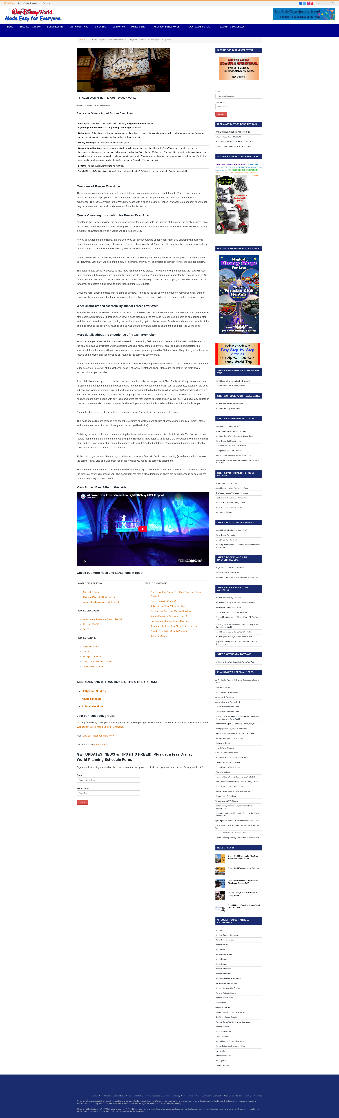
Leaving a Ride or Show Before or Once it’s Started (235, 777)
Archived (218, 930)
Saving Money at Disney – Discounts (229, 1041)
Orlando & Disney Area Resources (147, 1096)
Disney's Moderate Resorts (225, 993)
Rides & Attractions (30, 27)
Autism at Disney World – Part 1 (227, 707)
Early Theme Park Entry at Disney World (231, 612)
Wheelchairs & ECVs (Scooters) (227, 801)
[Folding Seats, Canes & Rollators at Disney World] (220, 895)
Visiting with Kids (79, 27)
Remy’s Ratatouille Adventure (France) (168, 616)
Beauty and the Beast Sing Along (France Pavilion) (174, 626)
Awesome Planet (91, 646)
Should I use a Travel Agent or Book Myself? (232, 381)
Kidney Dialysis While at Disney (227, 767)
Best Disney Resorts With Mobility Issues (231, 446)
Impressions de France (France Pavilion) (169, 621)
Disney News (220, 950)
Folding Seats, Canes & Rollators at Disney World (242, 894)
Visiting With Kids (222, 1065)
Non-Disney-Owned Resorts (226, 1017)
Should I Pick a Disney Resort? (227, 426)
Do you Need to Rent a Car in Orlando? (230, 568)
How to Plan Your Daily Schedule (228, 598)
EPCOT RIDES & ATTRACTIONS (228, 137)
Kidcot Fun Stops (158, 636)
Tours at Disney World (223, 1056)
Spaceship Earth (91, 592)
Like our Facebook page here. (98, 735)
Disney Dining (138, 27)
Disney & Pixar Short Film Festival (99, 597)
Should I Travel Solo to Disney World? (230, 386)
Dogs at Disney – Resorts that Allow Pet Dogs (233, 455)
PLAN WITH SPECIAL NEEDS (231, 27)
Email (80, 775)
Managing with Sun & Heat (225, 796)
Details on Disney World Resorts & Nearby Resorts (235, 436)
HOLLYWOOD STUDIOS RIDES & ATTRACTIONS (235, 142)
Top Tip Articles (221, 1051)
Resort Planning (221, 1036)
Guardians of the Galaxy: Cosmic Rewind (102, 619)
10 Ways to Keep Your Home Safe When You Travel (235, 662)
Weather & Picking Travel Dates (227, 409)
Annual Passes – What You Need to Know (231, 488)
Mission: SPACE (91, 624)
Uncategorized (220, 1061)
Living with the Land (92, 656)
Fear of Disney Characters (225, 748)
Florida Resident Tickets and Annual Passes (232, 498)
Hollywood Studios (94, 691)
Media (128, 1096)
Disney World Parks (223, 974)
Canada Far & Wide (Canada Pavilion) (168, 631)
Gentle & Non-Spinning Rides (226, 753)
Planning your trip (222, 1027)
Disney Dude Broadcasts (225, 940)
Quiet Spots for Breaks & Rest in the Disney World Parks (237, 821)
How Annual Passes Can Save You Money (231, 493)
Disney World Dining (223, 969)
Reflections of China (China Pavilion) (167, 606)
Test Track (88, 629)
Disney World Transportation (226, 983)
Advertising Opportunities (113, 1096)
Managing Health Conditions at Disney (230, 1012)
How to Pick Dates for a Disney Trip (229, 404)
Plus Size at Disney (223, 1032)
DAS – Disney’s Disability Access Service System (234, 733)
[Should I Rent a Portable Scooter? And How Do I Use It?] (220, 908)
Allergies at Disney (222, 687)
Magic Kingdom (92, 698)
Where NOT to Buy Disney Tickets (228, 508)
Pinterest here (100, 744)
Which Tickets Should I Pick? (226, 483)
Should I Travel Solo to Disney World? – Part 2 (233, 632)
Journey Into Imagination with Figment (101, 602)
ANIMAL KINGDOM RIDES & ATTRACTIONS (233, 147)
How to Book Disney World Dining (228, 607)
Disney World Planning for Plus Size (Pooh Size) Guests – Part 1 (243, 857)
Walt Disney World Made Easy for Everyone (100, 727)
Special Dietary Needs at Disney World (230, 1046)
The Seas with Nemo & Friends (98, 661)
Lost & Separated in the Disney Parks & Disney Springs (236, 782)
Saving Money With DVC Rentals (228, 451)
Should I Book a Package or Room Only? (231, 530)
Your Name (83, 788)
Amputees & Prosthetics (224, 697)
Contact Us (119, 27)
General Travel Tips (223, 1007)
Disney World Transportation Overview (34, 3)
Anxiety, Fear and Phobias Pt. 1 (227, 702)
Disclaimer (167, 1096)
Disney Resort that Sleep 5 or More (228, 441)
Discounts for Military (223, 512)
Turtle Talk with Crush (93, 666)
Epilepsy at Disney (222, 743)
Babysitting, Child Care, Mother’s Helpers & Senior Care (236, 577)
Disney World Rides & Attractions (228, 978)
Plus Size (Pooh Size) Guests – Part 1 (230, 787)
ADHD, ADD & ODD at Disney (226, 692)
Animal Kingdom (92, 706)
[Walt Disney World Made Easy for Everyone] (33, 15)
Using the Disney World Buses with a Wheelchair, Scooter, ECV (243, 882)
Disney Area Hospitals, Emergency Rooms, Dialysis (235, 724)
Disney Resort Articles (224, 954)
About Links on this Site (233, 1096)
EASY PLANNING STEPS (199, 27)
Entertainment (220, 1003)
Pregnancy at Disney (223, 772)
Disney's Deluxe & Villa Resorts (227, 988)
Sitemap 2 (258, 1096)
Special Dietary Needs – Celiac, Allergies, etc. (233, 791)
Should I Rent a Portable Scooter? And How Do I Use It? (244, 906)
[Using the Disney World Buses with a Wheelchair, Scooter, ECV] (220, 883)
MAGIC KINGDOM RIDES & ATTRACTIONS (232, 132)
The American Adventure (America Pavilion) (170, 611)
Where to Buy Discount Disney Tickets (230, 503)
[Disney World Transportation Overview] (220, 871)
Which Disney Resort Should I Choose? (230, 431)
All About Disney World (167, 27)
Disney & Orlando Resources (226, 935)
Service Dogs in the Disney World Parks (230, 833)
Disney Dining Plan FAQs (225, 535)
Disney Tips (100, 27)
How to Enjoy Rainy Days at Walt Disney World (233, 637)
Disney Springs (221, 964)
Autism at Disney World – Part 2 (227, 712)
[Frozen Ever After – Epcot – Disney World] (123, 91)
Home (10, 27)
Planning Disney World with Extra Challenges (232, 1022)
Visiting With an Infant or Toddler (227, 762)
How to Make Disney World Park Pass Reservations (235, 603)
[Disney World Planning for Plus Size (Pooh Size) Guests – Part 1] (220, 858)
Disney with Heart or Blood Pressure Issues (232, 758)
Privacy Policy (179, 1096)
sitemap (248, 1096)
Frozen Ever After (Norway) (163, 601)
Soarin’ (86, 651)
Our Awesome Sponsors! (211, 1096)
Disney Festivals (221, 945)
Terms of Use (193, 1096)
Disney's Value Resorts (224, 998)
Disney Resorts (55, 27)
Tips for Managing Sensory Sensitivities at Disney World (237, 838)
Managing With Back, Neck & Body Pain (231, 729)
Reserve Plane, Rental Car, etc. (227, 573)
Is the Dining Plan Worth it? (226, 540)
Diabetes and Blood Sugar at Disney (229, 738)
